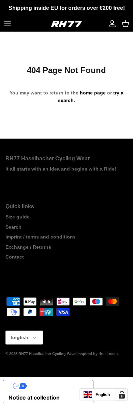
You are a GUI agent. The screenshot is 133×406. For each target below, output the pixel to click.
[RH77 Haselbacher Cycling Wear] (66, 24)
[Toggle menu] (7, 23)
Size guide (17, 216)
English (19, 337)
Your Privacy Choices (55, 386)
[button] (103, 394)
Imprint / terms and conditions (40, 237)
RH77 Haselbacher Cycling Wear (46, 354)
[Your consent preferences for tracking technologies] (122, 395)
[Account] (110, 23)
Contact (14, 257)
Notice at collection (34, 397)
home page (93, 92)
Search (13, 227)
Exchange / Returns (28, 247)
